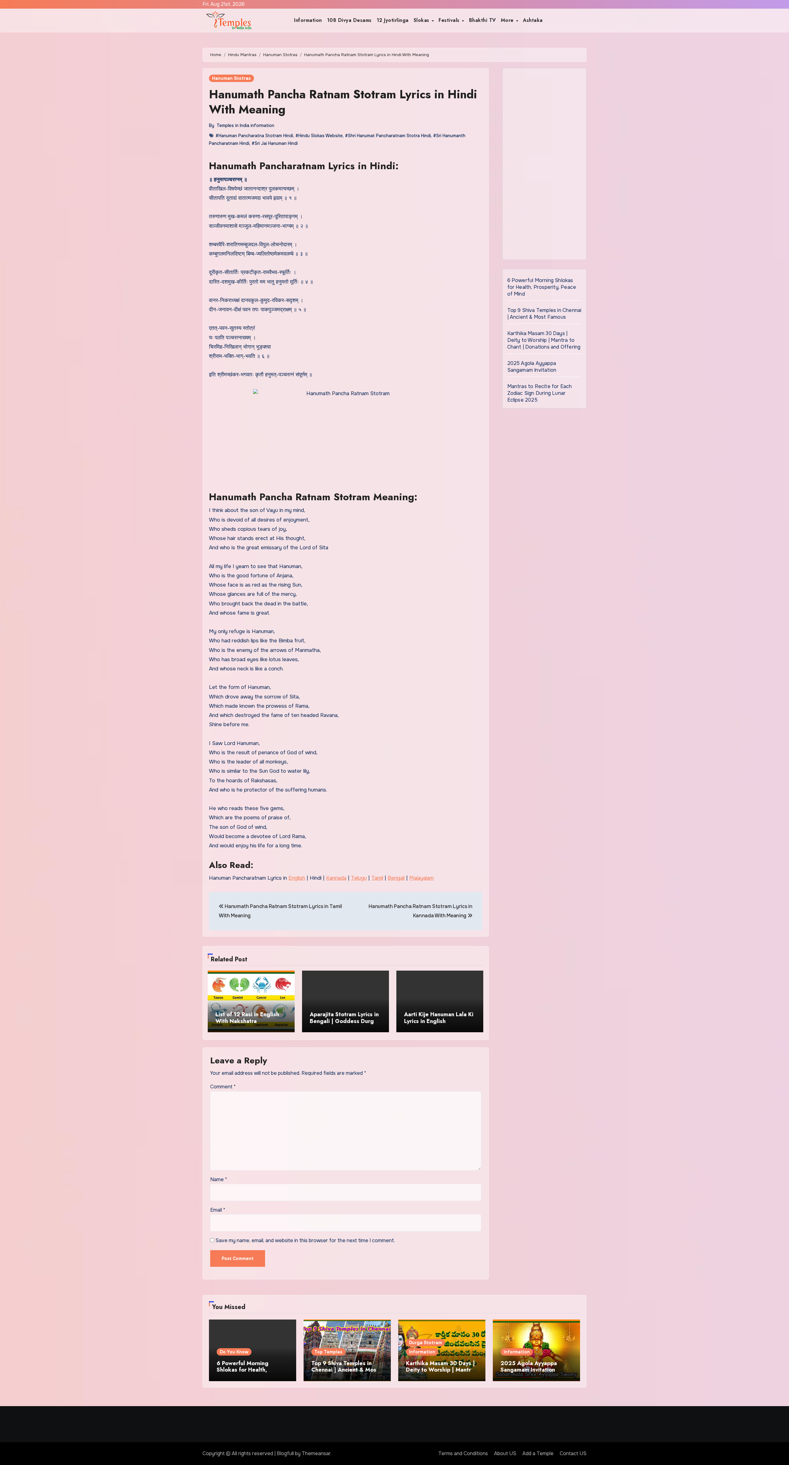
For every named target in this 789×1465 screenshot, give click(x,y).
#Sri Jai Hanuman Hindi (274, 143)
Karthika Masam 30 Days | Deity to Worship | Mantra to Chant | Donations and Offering (544, 340)
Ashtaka (533, 20)
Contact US (573, 1453)
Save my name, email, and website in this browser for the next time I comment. (305, 1240)
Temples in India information (245, 125)
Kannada (336, 878)
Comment (223, 1086)
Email (217, 1210)
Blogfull (285, 1453)
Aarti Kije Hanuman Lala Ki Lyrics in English (438, 1017)
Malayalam (421, 878)
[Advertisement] (545, 165)
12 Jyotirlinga (393, 20)
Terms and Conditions (463, 1453)
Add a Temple (538, 1453)
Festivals (450, 20)
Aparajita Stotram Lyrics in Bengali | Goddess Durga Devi (344, 1021)
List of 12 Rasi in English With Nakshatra (247, 1017)
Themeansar (316, 1453)
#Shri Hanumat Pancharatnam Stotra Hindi (388, 135)
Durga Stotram (425, 1342)
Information (308, 20)
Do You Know (234, 1352)
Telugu (359, 878)
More (508, 20)
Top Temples (328, 1352)
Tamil (377, 878)
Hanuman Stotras (231, 78)
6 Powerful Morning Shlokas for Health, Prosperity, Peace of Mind (541, 287)
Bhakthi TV (482, 20)
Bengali (396, 878)
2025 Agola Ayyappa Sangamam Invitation (532, 366)
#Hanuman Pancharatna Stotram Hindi (254, 135)
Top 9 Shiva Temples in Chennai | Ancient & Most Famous (544, 313)
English (296, 878)
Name (218, 1179)
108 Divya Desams (349, 20)
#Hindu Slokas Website (319, 135)
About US (505, 1453)
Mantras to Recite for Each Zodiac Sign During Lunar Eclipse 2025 (539, 393)
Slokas (422, 20)
